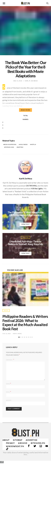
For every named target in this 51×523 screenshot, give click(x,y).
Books (6, 310)
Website (8, 400)
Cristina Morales (30, 219)
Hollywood (24, 144)
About (5, 440)
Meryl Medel (17, 333)
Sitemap (17, 440)
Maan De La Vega (30, 248)
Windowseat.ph (15, 446)
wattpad (20, 147)
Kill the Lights (37, 188)
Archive (22, 443)
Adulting (25, 237)
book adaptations (10, 144)
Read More (25, 110)
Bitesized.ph (38, 443)
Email (8, 392)
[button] (19, 337)
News (25, 208)
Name (8, 383)
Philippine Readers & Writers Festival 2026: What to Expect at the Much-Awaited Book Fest (25, 322)
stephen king (9, 147)
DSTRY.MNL (31, 186)
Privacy (10, 443)
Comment (9, 360)
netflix (33, 144)
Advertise (31, 440)
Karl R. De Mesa (25, 178)
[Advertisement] (25, 490)
